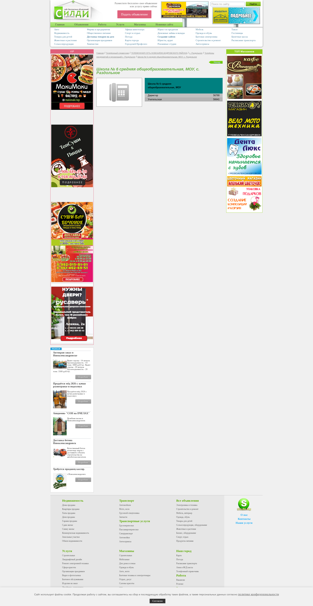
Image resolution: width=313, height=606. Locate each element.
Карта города (132, 40)
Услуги (120, 24)
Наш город (183, 551)
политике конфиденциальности (258, 594)
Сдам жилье (67, 525)
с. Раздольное (195, 53)
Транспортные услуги (134, 521)
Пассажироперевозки (128, 529)
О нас (244, 514)
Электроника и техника (186, 505)
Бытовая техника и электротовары (134, 575)
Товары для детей (63, 36)
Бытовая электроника (206, 36)
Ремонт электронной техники (75, 563)
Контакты (244, 518)
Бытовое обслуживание (72, 579)
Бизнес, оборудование (186, 533)
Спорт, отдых (182, 537)
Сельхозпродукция (64, 44)
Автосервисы (202, 44)
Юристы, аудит (165, 40)
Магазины (140, 24)
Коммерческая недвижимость (75, 533)
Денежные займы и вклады (171, 33)
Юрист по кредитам (168, 29)
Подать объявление (134, 14)
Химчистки (92, 44)
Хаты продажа (68, 513)
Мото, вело (124, 509)
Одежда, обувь (183, 517)
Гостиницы (237, 33)
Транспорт (126, 500)
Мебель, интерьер (184, 513)
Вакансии (180, 580)
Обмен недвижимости (72, 541)
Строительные (68, 555)
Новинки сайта (164, 24)
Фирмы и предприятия (98, 29)
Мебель (199, 29)
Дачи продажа (68, 517)
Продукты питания (184, 541)
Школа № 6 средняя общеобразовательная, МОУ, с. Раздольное (167, 57)
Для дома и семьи (127, 563)
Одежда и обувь (204, 33)
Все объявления (187, 500)
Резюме (179, 584)
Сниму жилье (68, 529)
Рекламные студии (167, 44)
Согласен (157, 601)
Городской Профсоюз (136, 44)
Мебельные (124, 559)
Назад (217, 62)
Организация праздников (99, 40)
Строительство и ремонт (208, 40)
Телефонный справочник (117, 53)
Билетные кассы (239, 36)
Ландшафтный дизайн (72, 559)
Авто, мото (124, 571)
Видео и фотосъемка (71, 575)
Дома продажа (68, 505)
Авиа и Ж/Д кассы (184, 567)
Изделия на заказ (70, 583)
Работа (102, 24)
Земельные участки (71, 537)
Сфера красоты (69, 567)
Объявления (81, 24)
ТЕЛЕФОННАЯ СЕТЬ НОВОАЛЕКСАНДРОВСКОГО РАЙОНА (159, 53)
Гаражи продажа (69, 521)
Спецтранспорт (126, 533)
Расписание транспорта (243, 40)
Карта (178, 555)
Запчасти (123, 517)
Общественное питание (99, 33)
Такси (234, 29)
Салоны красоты (126, 583)
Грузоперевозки (126, 525)
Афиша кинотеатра (134, 29)
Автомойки (124, 537)
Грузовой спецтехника (129, 513)
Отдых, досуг (125, 579)
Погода (128, 36)
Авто (56, 29)
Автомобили (125, 505)
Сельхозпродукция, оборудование (191, 525)
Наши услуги (244, 522)
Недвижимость (61, 33)
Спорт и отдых (132, 33)
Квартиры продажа (70, 509)
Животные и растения (65, 40)
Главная (59, 24)
